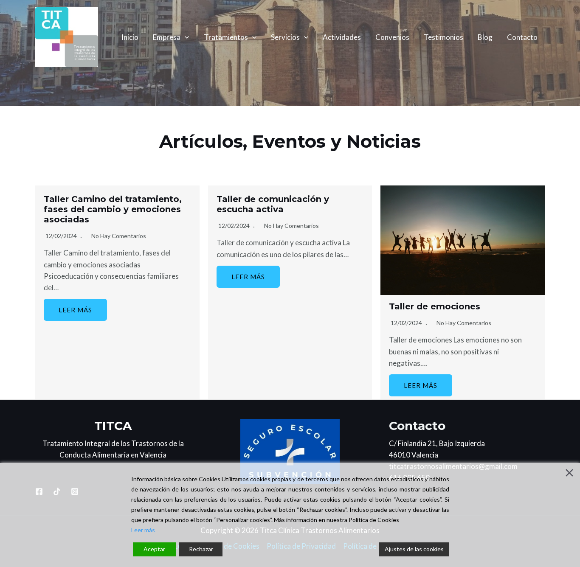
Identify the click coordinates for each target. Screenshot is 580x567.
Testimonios (443, 37)
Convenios (392, 37)
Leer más (75, 310)
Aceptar (154, 549)
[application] (184, 37)
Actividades (342, 37)
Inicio (129, 37)
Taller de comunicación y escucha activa (273, 204)
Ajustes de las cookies (414, 549)
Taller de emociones (434, 306)
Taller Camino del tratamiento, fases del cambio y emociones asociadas (113, 209)
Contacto (522, 37)
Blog (485, 37)
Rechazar (201, 549)
